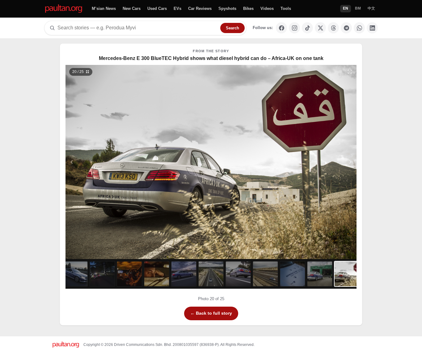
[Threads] (333, 27)
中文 (371, 8)
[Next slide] (320, 162)
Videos (267, 8)
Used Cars (157, 8)
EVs (177, 8)
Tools (286, 8)
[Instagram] (294, 27)
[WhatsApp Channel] (359, 27)
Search (232, 28)
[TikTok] (307, 27)
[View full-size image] (350, 72)
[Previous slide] (101, 162)
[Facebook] (281, 27)
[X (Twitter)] (320, 27)
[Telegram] (346, 27)
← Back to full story (211, 313)
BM (358, 8)
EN (345, 8)
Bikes (248, 8)
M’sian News (104, 8)
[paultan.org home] (63, 9)
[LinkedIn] (372, 27)
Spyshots (227, 8)
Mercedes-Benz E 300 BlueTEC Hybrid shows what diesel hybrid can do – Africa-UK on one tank (211, 58)
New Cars (132, 8)
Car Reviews (200, 8)
